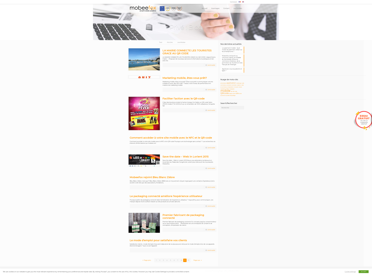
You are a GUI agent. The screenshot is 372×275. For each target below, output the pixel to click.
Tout (160, 42)
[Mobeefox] (156, 8)
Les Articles (181, 42)
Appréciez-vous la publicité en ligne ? (232, 70)
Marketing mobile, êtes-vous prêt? (185, 77)
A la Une (170, 42)
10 (188, 260)
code (243, 83)
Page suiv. (196, 260)
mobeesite (231, 89)
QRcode (224, 93)
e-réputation (230, 87)
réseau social (232, 93)
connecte (228, 85)
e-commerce (223, 87)
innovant (236, 87)
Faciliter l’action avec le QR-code (184, 98)
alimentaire (223, 83)
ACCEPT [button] (363, 271)
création (239, 85)
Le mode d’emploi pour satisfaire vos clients (158, 240)
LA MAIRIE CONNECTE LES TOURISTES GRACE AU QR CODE (187, 52)
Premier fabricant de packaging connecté (183, 216)
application (231, 83)
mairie (240, 87)
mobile (225, 90)
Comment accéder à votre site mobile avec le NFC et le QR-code (171, 137)
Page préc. (147, 260)
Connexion (233, 2)
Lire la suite (211, 65)
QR (231, 91)
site (237, 93)
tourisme (222, 95)
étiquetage (232, 95)
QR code (235, 91)
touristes (227, 95)
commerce (223, 85)
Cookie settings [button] (350, 271)
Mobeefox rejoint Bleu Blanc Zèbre (152, 177)
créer (242, 85)
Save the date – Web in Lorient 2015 (186, 156)
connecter (233, 85)
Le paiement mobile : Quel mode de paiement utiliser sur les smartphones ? (232, 49)
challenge (238, 83)
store (240, 93)
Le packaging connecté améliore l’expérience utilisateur (166, 196)
